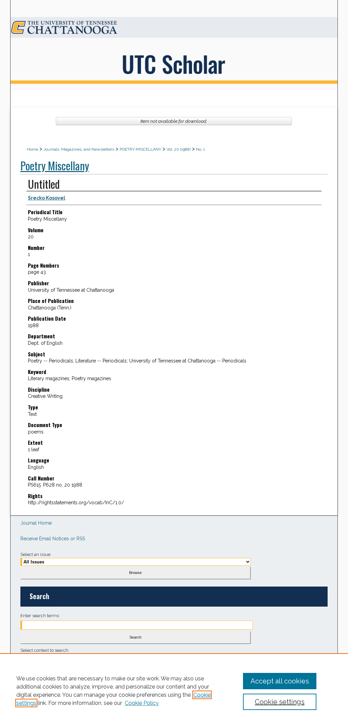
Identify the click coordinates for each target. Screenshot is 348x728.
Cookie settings (279, 702)
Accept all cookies (279, 681)
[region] (174, 690)
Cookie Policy (142, 703)
